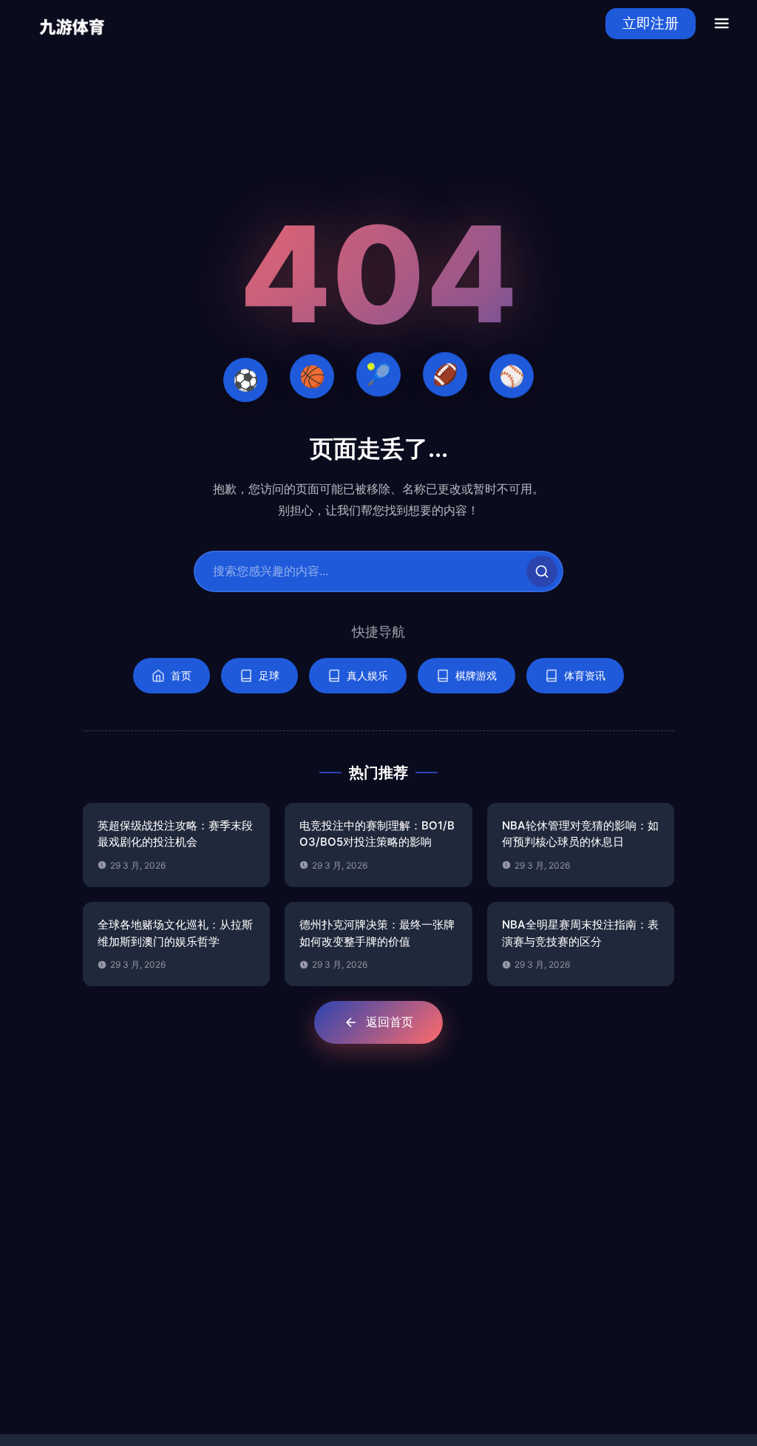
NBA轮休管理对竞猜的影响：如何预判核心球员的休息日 (580, 833)
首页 (181, 675)
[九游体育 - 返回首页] (72, 23)
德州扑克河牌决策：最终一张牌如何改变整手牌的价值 (377, 932)
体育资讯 (584, 675)
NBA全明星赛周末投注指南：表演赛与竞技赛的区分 (580, 932)
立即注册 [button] (650, 23)
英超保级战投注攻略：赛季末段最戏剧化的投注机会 (175, 833)
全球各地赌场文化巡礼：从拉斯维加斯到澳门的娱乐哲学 (175, 932)
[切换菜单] (721, 23)
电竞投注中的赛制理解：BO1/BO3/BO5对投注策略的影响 (377, 833)
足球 (269, 675)
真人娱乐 (367, 675)
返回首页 (389, 1021)
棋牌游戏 (476, 675)
